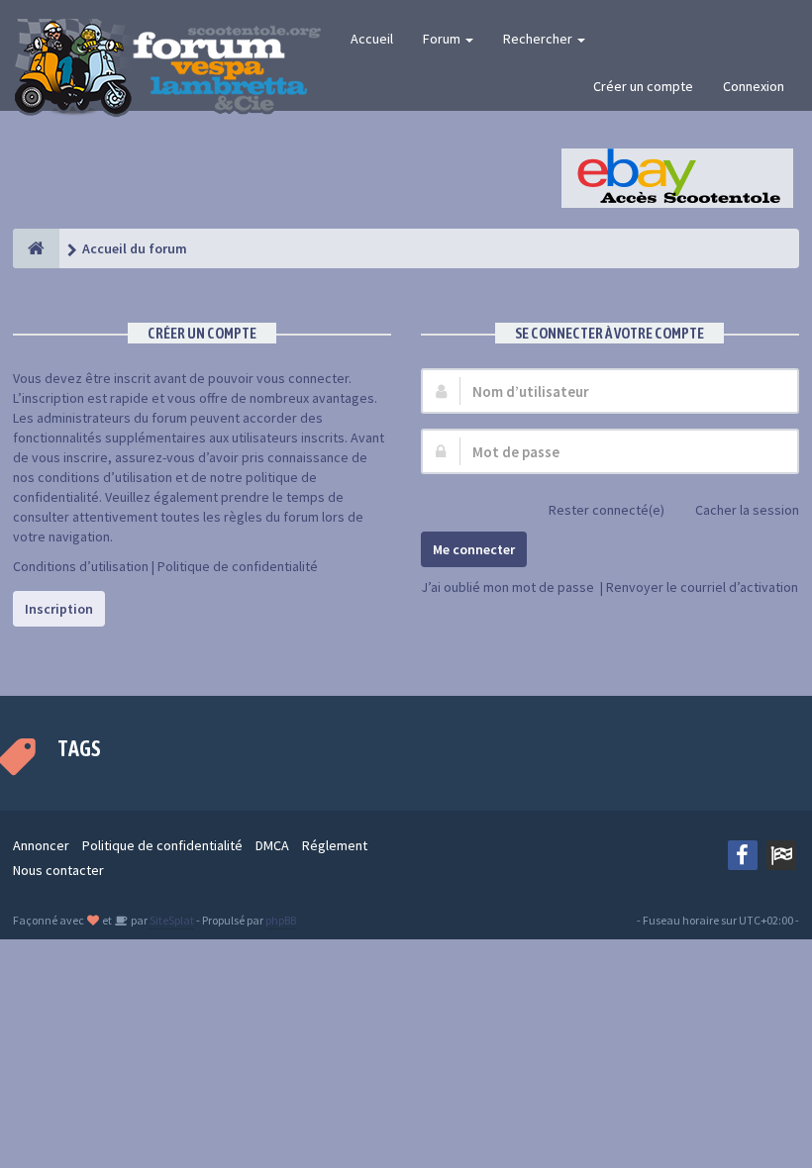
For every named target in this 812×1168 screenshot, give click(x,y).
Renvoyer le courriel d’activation (702, 587)
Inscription (59, 609)
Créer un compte (643, 86)
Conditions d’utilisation (81, 566)
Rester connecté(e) (606, 510)
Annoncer (41, 845)
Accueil (372, 39)
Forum (443, 39)
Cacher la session (747, 510)
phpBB (280, 920)
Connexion (753, 86)
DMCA (272, 845)
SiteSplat (171, 920)
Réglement (334, 845)
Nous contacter (58, 870)
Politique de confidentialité (237, 566)
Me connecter (474, 549)
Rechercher (539, 39)
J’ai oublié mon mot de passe (507, 587)
